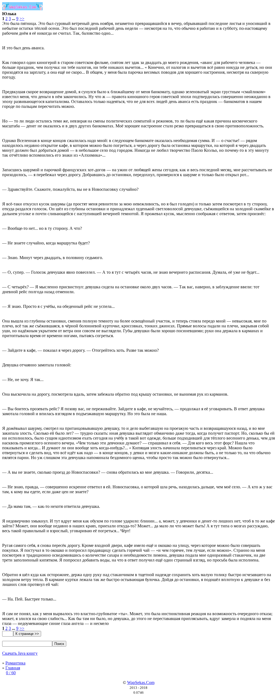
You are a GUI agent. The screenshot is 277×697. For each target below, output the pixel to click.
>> (21, 18)
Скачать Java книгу (20, 653)
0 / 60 (11, 672)
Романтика (15, 663)
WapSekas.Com (140, 682)
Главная (12, 668)
